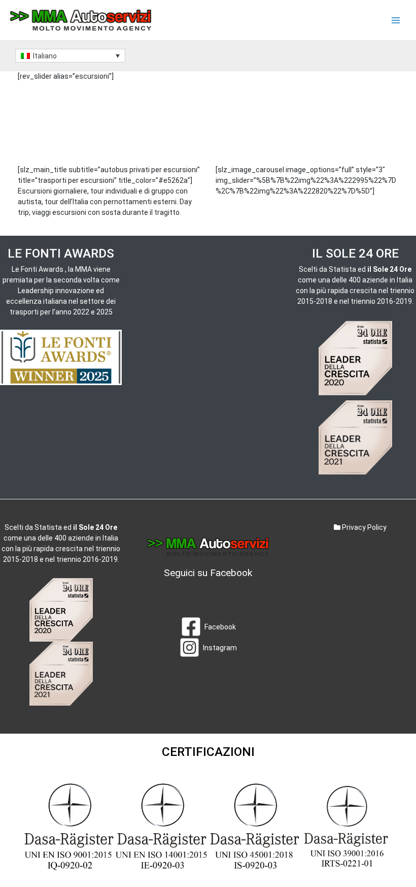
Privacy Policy (363, 527)
